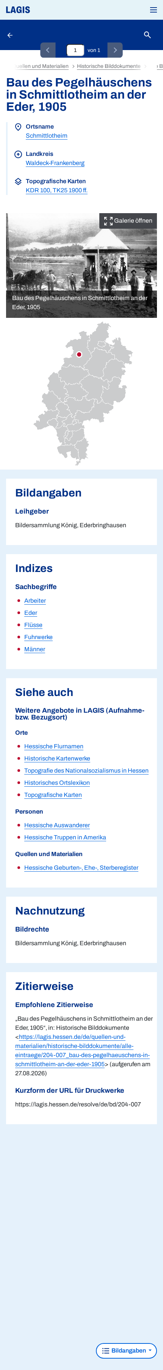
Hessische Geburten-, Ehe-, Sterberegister (81, 867)
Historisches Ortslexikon (57, 782)
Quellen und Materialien (40, 66)
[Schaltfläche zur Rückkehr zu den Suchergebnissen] (10, 34)
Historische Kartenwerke (57, 758)
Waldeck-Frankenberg (55, 163)
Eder (30, 613)
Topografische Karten (53, 795)
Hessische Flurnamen (53, 746)
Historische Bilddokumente (109, 66)
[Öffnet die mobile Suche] (147, 35)
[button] (153, 9)
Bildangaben (128, 1350)
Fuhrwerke (38, 637)
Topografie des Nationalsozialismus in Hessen (86, 770)
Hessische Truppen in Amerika (65, 837)
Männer (34, 649)
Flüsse (33, 625)
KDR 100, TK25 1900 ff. (57, 190)
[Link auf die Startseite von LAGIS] (43, 10)
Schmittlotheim (46, 135)
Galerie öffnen (132, 220)
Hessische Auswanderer (57, 825)
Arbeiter (35, 600)
